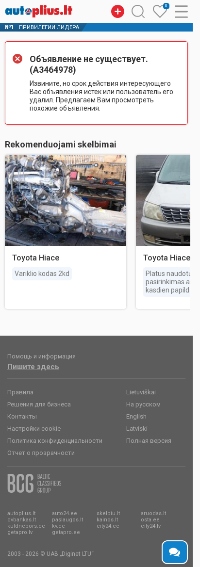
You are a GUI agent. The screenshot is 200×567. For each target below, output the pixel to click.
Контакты (22, 416)
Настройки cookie (34, 428)
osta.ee (150, 520)
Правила (20, 392)
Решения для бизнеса (39, 404)
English (136, 416)
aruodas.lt (153, 513)
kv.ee (58, 526)
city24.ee (108, 526)
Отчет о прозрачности (41, 452)
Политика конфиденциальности (54, 440)
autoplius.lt (21, 513)
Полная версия (148, 440)
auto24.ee (64, 513)
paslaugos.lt (67, 520)
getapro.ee (66, 532)
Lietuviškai (141, 392)
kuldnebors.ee (26, 526)
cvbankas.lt (21, 520)
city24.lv (151, 526)
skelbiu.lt (108, 513)
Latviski (137, 428)
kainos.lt (107, 520)
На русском (143, 404)
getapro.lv (20, 532)
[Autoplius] (39, 11)
